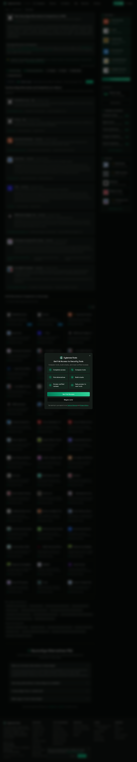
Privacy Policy (84, 405)
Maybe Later (68, 400)
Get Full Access (68, 394)
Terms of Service (72, 405)
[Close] (90, 355)
